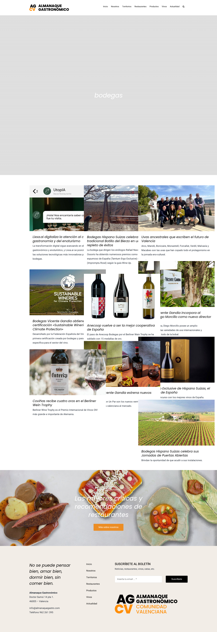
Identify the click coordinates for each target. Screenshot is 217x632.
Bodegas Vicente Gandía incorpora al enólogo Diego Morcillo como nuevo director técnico (176, 279)
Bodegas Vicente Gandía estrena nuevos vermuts (122, 359)
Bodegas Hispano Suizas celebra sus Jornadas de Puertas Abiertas (176, 418)
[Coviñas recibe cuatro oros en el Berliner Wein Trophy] (68, 372)
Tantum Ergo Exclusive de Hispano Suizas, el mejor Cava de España (176, 355)
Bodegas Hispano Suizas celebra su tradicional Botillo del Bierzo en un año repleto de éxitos (122, 204)
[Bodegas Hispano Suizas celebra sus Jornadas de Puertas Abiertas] (176, 423)
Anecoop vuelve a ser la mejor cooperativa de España (122, 292)
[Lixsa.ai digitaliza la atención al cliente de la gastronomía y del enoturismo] (68, 208)
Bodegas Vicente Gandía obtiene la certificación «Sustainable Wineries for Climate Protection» (67, 286)
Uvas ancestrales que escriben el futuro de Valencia (176, 204)
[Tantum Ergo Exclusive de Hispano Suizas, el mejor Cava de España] (176, 360)
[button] (183, 6)
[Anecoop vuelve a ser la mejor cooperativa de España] (122, 297)
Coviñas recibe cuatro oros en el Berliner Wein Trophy (67, 368)
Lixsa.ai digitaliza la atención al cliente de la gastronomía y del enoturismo (67, 204)
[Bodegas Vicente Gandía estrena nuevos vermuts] (122, 364)
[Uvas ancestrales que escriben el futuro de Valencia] (176, 208)
